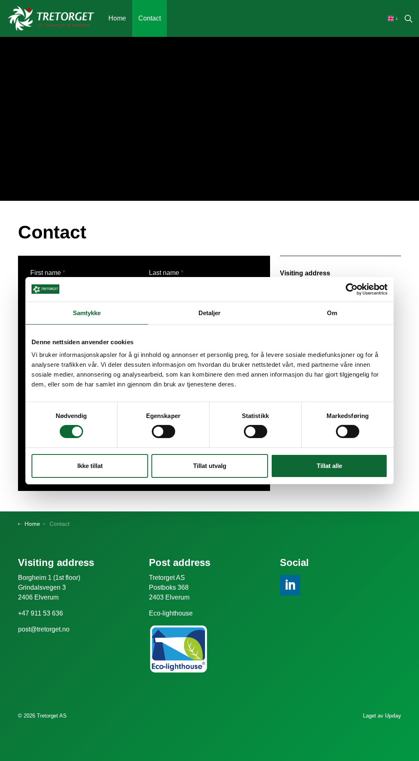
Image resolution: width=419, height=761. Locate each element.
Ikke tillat (90, 465)
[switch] (163, 431)
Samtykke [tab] (87, 312)
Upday (393, 716)
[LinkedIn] (290, 585)
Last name (166, 272)
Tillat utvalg (209, 465)
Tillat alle (329, 465)
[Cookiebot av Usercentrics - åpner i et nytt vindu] (351, 289)
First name (47, 272)
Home (117, 18)
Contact (149, 18)
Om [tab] (332, 312)
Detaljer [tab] (209, 312)
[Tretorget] (51, 18)
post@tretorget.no (44, 629)
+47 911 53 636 (40, 613)
